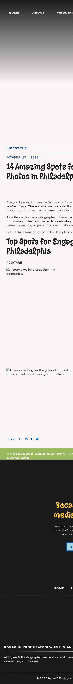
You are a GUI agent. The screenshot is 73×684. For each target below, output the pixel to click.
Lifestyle (16, 148)
